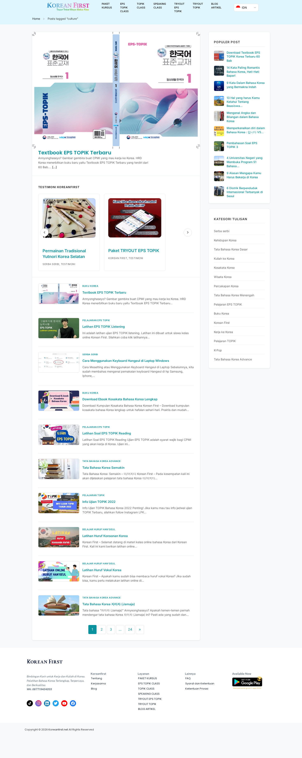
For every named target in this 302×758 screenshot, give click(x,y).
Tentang (96, 678)
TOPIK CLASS (141, 5)
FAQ (188, 678)
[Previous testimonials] (44, 232)
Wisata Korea (223, 277)
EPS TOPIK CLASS (124, 7)
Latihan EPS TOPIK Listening (103, 327)
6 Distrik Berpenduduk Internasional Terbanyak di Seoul (245, 192)
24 (130, 629)
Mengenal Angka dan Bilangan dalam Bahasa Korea (243, 117)
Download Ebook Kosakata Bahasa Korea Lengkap (119, 399)
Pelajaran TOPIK (225, 341)
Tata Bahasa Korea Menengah (234, 295)
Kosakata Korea (224, 267)
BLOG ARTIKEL (216, 5)
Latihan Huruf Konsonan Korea (105, 536)
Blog (94, 689)
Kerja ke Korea (223, 332)
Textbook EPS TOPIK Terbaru (74, 152)
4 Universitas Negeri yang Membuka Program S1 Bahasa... (245, 162)
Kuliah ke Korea (224, 258)
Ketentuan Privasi (196, 689)
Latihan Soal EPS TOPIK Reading (106, 433)
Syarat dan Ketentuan (199, 683)
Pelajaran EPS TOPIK (228, 304)
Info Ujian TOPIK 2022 (98, 502)
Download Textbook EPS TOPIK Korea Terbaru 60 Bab (243, 56)
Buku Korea (221, 313)
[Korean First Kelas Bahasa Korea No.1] (68, 10)
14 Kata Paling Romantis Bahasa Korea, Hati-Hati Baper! (243, 71)
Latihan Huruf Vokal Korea (101, 570)
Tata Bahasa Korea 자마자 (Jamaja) (108, 604)
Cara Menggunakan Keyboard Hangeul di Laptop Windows (125, 361)
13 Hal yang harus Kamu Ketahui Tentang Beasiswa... (243, 102)
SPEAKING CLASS (159, 5)
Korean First (222, 322)
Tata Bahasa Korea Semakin (103, 468)
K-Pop (218, 350)
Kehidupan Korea (225, 240)
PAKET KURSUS (107, 5)
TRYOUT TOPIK (198, 5)
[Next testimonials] (188, 232)
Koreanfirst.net (58, 729)
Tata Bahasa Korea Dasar (231, 249)
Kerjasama (98, 683)
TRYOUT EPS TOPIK (179, 7)
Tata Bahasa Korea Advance (233, 359)
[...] (54, 167)
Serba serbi (221, 231)
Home (36, 18)
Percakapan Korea (226, 286)
